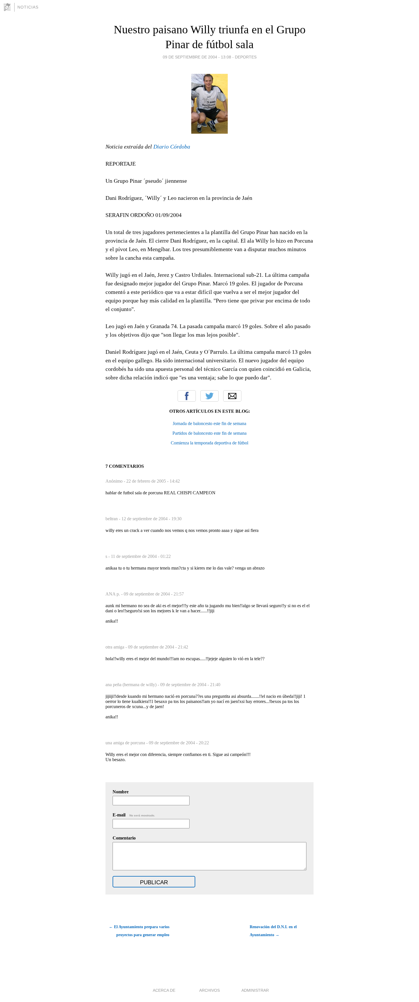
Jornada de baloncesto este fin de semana (209, 423)
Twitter (209, 396)
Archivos (209, 990)
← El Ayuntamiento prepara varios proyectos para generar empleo (139, 931)
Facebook (187, 396)
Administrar (255, 990)
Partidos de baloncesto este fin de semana (209, 433)
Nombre (121, 791)
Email (232, 396)
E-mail (134, 814)
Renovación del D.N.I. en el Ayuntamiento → (273, 931)
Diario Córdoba (171, 146)
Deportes (246, 57)
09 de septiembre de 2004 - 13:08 (197, 57)
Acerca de (164, 990)
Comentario (124, 838)
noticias (27, 7)
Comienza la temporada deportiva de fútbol (209, 442)
